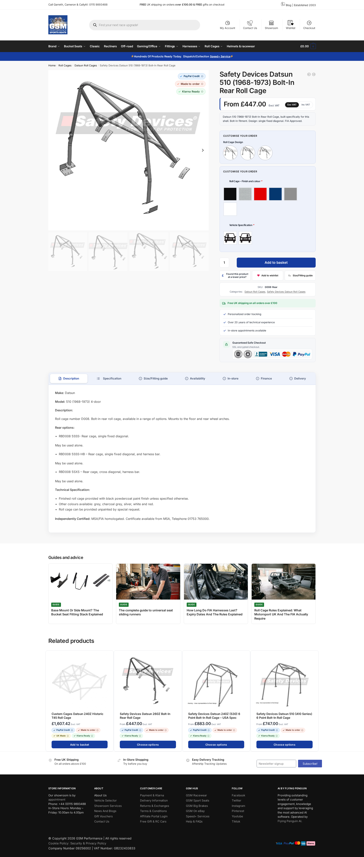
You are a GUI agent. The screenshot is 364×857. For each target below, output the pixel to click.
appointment (56, 799)
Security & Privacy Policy (88, 843)
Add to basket (276, 262)
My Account (227, 28)
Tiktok (236, 821)
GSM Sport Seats (197, 800)
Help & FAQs (194, 821)
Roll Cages (64, 65)
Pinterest (238, 811)
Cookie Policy (58, 843)
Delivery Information (154, 800)
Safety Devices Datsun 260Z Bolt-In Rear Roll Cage (145, 716)
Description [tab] (71, 378)
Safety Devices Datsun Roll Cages (286, 291)
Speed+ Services (197, 816)
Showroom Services (108, 806)
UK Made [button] (61, 735)
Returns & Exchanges (154, 806)
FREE (199, 4)
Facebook (238, 795)
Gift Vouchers (103, 816)
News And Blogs (105, 811)
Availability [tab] (197, 378)
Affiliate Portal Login (154, 816)
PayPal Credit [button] (63, 730)
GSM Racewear (196, 795)
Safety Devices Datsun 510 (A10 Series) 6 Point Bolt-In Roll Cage (284, 716)
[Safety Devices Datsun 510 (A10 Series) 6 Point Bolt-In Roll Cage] (314, 74)
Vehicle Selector (105, 800)
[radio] (230, 194)
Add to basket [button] (79, 744)
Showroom (271, 28)
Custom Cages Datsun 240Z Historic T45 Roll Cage (77, 716)
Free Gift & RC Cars (153, 821)
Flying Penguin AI (289, 821)
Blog (288, 5)
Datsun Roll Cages (86, 65)
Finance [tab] (266, 378)
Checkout (309, 28)
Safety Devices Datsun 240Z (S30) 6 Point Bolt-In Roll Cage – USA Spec (214, 716)
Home (52, 65)
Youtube (237, 816)
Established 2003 (305, 5)
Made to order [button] (88, 730)
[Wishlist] (109, 655)
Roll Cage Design (233, 142)
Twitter (236, 800)
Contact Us (250, 28)
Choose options (148, 744)
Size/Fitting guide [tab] (155, 378)
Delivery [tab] (300, 378)
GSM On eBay (195, 811)
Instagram (238, 806)
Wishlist (290, 28)
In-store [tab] (233, 378)
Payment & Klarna (152, 795)
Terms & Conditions (153, 811)
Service (225, 56)
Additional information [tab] (109, 378)
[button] (192, 76)
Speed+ (215, 56)
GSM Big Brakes (197, 806)
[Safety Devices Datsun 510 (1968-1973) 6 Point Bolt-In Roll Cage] (309, 74)
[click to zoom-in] (128, 150)
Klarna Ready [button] (83, 735)
